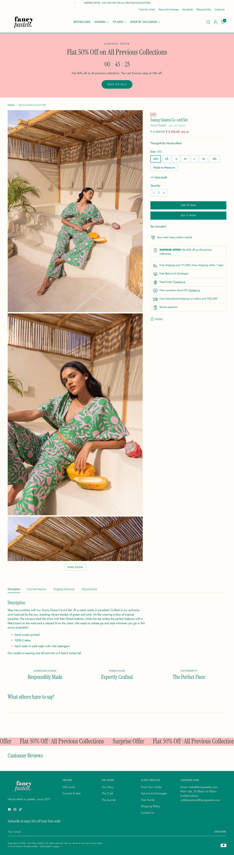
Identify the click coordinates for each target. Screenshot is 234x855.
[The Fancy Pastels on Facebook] (10, 810)
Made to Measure (164, 167)
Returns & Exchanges (154, 793)
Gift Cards (68, 787)
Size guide (161, 177)
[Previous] (74, 3)
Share (159, 319)
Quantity (155, 185)
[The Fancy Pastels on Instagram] (15, 810)
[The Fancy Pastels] (24, 22)
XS (166, 159)
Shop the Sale (117, 84)
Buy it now (188, 215)
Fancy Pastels (158, 125)
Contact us (179, 282)
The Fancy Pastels (35, 843)
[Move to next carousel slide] (222, 726)
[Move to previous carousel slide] (214, 726)
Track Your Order (151, 787)
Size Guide (148, 800)
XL (203, 159)
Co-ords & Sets (71, 793)
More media (75, 567)
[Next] (159, 3)
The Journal (108, 800)
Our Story (108, 787)
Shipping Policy (150, 806)
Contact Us (147, 813)
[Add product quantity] (164, 192)
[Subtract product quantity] (154, 192)
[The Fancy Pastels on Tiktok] (21, 810)
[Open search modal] (208, 22)
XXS (155, 159)
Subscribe (220, 831)
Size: (156, 152)
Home (11, 105)
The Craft (107, 793)
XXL (214, 159)
